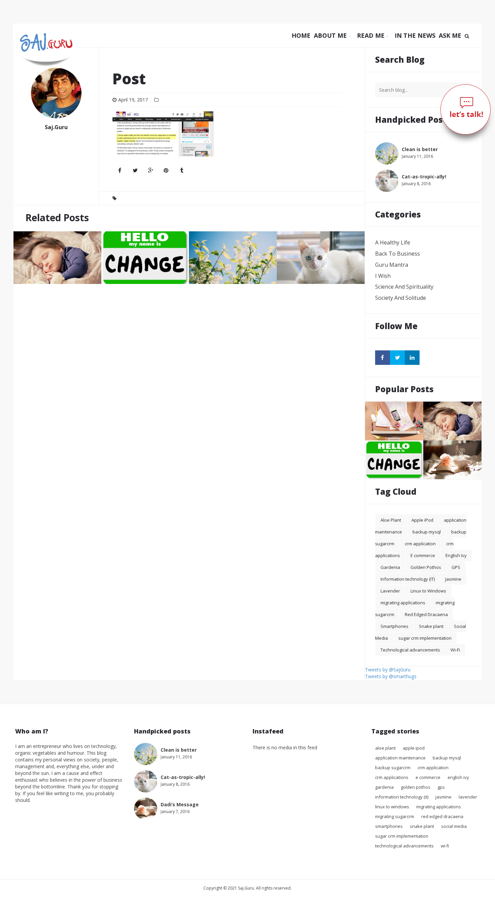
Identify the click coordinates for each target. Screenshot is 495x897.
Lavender (390, 591)
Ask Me (450, 35)
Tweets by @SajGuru (387, 669)
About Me (331, 35)
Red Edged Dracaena (426, 614)
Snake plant (431, 626)
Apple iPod (422, 520)
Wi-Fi (455, 650)
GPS (456, 567)
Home (301, 35)
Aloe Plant (391, 520)
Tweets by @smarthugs (391, 676)
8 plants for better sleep (45, 273)
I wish (383, 276)
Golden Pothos (425, 567)
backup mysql (426, 532)
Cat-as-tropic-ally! (300, 273)
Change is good (122, 273)
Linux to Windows (428, 591)
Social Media (454, 826)
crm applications (391, 777)
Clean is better (209, 273)
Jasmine (453, 579)
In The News (415, 35)
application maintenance (400, 758)
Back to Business (397, 253)
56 (416, 435)
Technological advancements (410, 650)
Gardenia (390, 567)
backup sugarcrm (392, 767)
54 (357, 279)
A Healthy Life (392, 242)
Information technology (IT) (408, 579)
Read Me (371, 35)
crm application (420, 544)
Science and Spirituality (404, 286)
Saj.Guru (56, 127)
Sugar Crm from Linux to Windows (407, 430)
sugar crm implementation (425, 638)
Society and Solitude (400, 297)
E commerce (422, 555)
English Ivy (456, 555)
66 (474, 474)
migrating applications (403, 603)
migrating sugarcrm (394, 816)
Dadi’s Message (444, 468)
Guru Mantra (391, 264)
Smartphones (394, 626)
